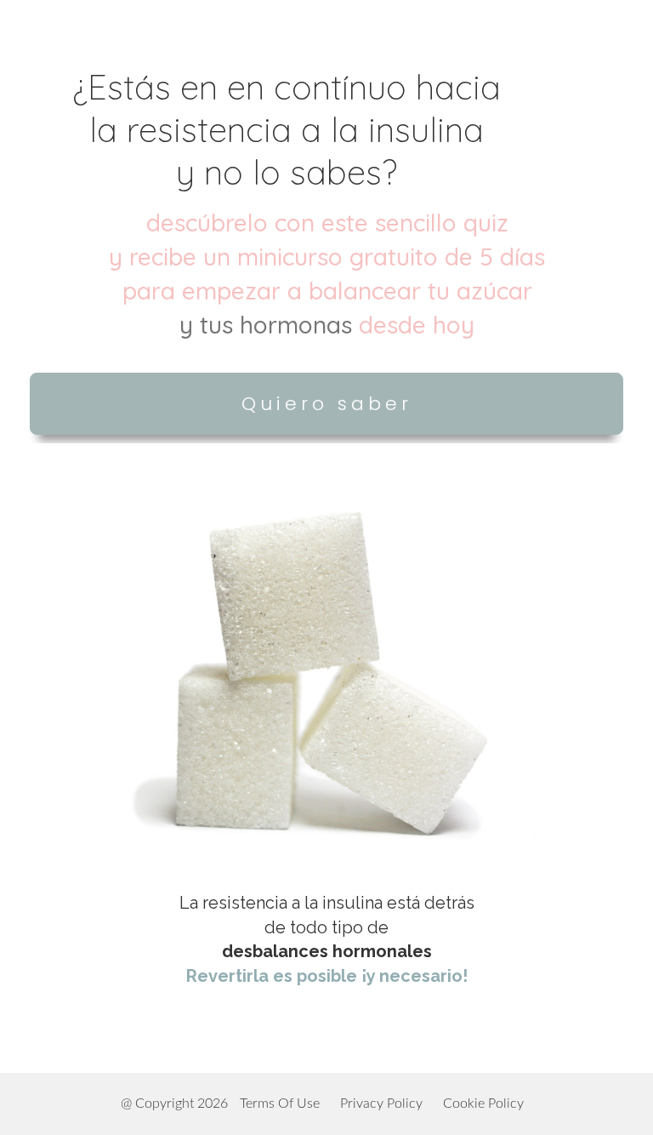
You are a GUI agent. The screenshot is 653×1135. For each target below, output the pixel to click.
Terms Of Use (280, 1103)
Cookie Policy (483, 1103)
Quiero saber (326, 404)
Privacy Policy (381, 1103)
